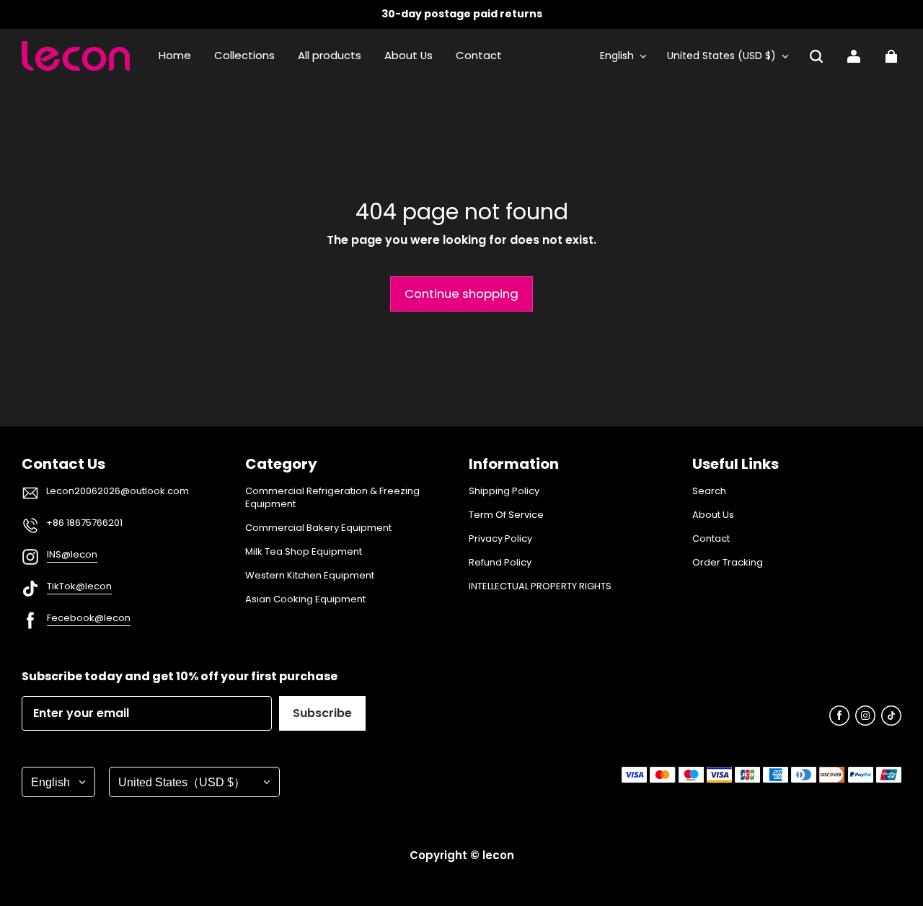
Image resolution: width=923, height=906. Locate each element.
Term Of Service (506, 515)
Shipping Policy (504, 491)
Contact (711, 538)
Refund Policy (500, 562)
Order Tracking (727, 562)
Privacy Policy (500, 538)
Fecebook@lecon (89, 618)
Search (709, 491)
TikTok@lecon (79, 586)
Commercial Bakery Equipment (318, 528)
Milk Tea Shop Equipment (303, 551)
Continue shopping (461, 293)
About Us (713, 515)
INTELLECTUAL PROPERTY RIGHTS (540, 586)
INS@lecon (72, 554)
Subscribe (322, 713)
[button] (816, 56)
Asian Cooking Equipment (305, 599)
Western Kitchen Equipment (309, 575)
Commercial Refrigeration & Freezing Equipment (332, 498)
